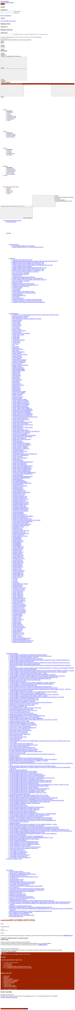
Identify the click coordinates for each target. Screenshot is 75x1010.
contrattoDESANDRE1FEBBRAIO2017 (22, 483)
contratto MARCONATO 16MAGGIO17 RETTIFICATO (26, 431)
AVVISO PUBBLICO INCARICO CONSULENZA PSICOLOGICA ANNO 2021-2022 (30, 686)
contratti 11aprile (16, 336)
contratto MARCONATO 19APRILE (21, 333)
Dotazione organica (14, 244)
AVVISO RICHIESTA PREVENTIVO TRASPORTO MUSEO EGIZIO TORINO (29, 786)
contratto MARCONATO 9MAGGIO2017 (22, 436)
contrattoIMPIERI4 (16, 542)
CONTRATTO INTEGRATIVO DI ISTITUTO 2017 (25, 416)
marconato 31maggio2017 (18, 420)
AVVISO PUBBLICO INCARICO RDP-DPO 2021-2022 (23, 685)
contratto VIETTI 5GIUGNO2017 (20, 423)
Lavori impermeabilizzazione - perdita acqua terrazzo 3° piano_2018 (25, 707)
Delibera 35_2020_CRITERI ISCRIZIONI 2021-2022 (22, 898)
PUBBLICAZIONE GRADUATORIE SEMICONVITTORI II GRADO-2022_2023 (32, 265)
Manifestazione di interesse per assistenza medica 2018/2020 (23, 714)
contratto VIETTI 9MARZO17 (19, 463)
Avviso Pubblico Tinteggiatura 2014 (17, 853)
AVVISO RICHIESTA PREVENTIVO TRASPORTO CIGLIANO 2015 (26, 807)
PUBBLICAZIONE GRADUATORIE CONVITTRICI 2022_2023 (28, 262)
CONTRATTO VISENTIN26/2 (19, 354)
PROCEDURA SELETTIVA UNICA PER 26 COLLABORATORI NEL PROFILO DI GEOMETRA (33, 687)
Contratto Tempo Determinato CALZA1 (21, 638)
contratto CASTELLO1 (17, 636)
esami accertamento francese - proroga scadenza (23, 245)
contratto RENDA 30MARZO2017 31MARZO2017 (24, 454)
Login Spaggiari (38, 37)
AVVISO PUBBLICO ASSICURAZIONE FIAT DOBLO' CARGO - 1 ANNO (28, 673)
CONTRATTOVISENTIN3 (19, 627)
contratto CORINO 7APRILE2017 (20, 446)
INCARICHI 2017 (13, 878)
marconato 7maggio (16, 325)
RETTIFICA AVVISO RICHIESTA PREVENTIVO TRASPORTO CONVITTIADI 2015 (30, 817)
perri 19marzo (15, 344)
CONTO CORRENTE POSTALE (17, 804)
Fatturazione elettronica (14, 823)
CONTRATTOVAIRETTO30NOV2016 (21, 518)
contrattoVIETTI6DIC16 (18, 513)
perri (13, 345)
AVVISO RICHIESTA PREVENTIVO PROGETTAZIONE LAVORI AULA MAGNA (30, 782)
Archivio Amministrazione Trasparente (64, 197)
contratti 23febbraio (16, 355)
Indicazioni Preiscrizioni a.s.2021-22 (17, 899)
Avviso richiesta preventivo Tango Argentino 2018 (21, 743)
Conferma (8, 82)
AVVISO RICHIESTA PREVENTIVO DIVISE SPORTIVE (23, 787)
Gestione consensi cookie (9, 985)
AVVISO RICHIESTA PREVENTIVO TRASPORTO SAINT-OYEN (26, 779)
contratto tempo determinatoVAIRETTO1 (22, 642)
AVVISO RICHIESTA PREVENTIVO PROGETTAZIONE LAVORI (26, 816)
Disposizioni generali (11, 221)
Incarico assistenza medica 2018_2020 (18, 706)
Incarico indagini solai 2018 (15, 738)
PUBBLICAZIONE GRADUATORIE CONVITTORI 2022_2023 (28, 263)
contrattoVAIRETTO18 (17, 574)
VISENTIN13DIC (16, 375)
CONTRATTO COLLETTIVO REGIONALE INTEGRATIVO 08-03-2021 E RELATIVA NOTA (35, 314)
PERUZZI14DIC (16, 374)
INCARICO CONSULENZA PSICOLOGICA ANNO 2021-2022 (25, 680)
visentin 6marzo (16, 348)
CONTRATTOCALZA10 (18, 609)
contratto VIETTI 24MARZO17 (19, 458)
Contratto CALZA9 (17, 617)
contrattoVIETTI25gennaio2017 (19, 485)
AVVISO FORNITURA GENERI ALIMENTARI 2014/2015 (23, 841)
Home (57, 195)
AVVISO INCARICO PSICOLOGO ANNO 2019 (21, 713)
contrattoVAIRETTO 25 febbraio (20, 583)
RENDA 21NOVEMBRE (18, 393)
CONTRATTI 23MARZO (18, 340)
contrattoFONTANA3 (17, 540)
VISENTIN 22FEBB (17, 357)
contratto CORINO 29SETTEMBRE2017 (22, 408)
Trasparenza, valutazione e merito (14, 858)
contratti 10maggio (16, 324)
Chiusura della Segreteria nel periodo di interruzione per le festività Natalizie (27, 888)
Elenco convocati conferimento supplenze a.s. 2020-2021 (25, 271)
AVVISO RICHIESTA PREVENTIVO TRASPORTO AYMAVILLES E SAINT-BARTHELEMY (32, 813)
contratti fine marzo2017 (18, 452)
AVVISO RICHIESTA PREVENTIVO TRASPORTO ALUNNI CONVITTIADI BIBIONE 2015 (32, 820)
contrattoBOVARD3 (17, 586)
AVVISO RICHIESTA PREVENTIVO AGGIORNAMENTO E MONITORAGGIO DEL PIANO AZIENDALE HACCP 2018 (39, 740)
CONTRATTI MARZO (18, 460)
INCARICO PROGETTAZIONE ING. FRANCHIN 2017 (23, 750)
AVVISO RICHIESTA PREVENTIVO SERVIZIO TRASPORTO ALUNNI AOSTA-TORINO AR (33, 833)
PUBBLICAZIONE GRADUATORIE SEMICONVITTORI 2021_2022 (29, 267)
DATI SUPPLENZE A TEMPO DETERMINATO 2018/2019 (26, 318)
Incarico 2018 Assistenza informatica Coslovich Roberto (22, 723)
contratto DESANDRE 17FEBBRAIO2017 (22, 473)
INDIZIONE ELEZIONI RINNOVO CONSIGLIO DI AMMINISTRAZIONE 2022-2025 (30, 907)
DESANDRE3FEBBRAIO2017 (20, 481)
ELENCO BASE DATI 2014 (16, 871)
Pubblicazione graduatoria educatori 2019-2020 (23, 283)
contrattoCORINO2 (17, 537)
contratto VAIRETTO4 (17, 594)
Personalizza (4, 938)
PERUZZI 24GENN (17, 363)
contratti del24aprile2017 (18, 442)
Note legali (6, 977)
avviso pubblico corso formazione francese (19, 884)
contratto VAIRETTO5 (17, 593)
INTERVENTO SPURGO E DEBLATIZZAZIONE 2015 (23, 812)
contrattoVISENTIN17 (17, 564)
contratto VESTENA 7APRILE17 (20, 447)
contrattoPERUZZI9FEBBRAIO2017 (21, 477)
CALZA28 (15, 578)
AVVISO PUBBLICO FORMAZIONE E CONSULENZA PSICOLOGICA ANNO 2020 (30, 702)
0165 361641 (9, 963)
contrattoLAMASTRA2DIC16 (19, 514)
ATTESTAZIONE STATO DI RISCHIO (19, 821)
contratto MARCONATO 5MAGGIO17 (21, 439)
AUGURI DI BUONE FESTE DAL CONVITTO (21, 896)
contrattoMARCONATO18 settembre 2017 (22, 415)
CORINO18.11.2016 (17, 528)
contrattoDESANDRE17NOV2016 (20, 530)
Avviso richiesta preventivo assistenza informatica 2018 (22, 747)
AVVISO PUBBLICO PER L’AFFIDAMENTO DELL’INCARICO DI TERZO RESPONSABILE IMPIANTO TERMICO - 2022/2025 (41, 670)
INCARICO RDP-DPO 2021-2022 (17, 681)
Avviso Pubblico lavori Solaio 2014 (17, 850)
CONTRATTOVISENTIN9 (19, 598)
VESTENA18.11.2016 (17, 529)
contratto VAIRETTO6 (17, 591)
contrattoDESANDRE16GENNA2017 (21, 492)
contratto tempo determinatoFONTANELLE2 (23, 640)
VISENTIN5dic (16, 377)
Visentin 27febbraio (16, 353)
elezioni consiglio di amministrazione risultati (19, 872)
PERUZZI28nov (16, 381)
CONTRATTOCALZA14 (18, 590)
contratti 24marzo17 (17, 459)
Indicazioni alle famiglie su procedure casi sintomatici (21, 891)
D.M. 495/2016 (15, 296)
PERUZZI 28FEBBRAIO (18, 352)
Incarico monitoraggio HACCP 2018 (17, 736)
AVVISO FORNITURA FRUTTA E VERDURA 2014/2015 (23, 842)
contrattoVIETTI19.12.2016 (18, 500)
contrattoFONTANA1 (17, 560)
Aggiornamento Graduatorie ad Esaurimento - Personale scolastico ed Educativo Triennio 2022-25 (35, 261)
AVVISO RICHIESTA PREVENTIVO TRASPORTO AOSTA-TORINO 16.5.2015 (29, 815)
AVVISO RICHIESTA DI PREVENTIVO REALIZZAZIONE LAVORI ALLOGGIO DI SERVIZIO (33, 797)
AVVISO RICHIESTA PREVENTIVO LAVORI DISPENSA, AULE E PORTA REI (29, 801)
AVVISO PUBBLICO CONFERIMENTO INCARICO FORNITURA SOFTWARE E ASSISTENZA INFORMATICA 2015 (39, 829)
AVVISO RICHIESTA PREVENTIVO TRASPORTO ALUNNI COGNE (27, 825)
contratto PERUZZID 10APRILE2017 (21, 443)
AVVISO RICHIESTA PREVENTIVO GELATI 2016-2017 (23, 772)
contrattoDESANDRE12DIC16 (19, 507)
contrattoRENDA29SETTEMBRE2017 (21, 411)
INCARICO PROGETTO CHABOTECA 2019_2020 (22, 701)
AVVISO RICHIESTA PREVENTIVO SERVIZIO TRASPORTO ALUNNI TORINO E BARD (32, 766)
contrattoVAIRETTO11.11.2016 (19, 536)
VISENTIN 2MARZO (17, 349)
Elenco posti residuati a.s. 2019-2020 (20, 281)
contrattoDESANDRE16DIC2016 (20, 499)
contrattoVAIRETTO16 (17, 575)
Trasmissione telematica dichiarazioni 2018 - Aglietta (21, 722)
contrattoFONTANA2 (17, 549)
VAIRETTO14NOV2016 (18, 534)
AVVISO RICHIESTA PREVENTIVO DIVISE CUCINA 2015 (24, 808)
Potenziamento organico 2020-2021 (20, 274)
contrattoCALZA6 (16, 622)
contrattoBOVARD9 (17, 550)
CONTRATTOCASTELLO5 (19, 610)
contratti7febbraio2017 (17, 479)
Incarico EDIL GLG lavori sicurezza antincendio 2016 (22, 762)
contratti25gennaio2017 (17, 487)
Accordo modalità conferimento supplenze (22, 266)
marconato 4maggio (16, 329)
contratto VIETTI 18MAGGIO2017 (20, 430)
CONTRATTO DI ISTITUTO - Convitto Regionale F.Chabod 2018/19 (26, 886)
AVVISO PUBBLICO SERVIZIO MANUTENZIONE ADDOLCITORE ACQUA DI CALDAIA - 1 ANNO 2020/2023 (38, 672)
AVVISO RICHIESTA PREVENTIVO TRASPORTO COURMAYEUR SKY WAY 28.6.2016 (31, 778)
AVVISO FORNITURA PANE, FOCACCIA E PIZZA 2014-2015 (25, 846)
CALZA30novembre (17, 379)
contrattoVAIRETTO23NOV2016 (20, 522)
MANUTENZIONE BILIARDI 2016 (18, 770)
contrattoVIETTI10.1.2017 (18, 495)
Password (16, 13)
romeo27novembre (16, 383)
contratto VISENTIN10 (17, 595)
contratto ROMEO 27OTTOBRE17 (20, 405)
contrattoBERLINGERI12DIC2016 (20, 508)
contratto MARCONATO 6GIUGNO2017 (22, 422)
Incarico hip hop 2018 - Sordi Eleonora (18, 733)
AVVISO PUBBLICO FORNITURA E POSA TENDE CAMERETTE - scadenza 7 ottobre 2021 (32, 682)
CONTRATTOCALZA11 (18, 607)
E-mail (16, 34)
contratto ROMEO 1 (17, 631)
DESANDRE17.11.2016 (18, 526)
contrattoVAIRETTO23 (17, 556)
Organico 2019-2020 (17, 282)
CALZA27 (15, 579)
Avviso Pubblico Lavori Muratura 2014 (18, 852)
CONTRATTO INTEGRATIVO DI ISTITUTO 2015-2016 (26, 520)
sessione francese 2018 (14, 739)
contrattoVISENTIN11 (17, 585)
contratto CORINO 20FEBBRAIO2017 (21, 471)
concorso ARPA (13, 742)
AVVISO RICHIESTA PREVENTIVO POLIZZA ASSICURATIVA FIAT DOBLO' (29, 788)
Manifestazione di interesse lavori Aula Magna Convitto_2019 (23, 703)
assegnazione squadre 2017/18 (16, 879)
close (2, 97)
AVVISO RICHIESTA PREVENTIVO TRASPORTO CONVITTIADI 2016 (27, 789)
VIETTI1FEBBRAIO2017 (18, 480)
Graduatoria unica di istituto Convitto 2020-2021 (23, 277)
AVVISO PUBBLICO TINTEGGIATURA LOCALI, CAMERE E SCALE (27, 693)
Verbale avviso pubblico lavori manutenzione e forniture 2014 (23, 848)
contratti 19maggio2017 (17, 428)
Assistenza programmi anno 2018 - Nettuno (19, 721)
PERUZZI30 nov (16, 378)
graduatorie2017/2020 (17, 294)
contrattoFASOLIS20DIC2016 (19, 497)
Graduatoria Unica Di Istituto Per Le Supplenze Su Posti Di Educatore (28, 302)
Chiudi (2, 45)
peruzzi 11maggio (16, 322)
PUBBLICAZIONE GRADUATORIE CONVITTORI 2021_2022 (28, 270)
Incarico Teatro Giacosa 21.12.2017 (17, 752)
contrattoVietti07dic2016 (18, 512)
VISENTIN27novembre (18, 385)
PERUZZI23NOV (16, 389)
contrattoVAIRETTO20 (17, 562)
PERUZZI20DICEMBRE (18, 369)
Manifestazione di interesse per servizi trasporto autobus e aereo (24, 699)
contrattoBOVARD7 (17, 567)
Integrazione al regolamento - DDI (17, 894)
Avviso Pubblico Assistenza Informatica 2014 (19, 857)
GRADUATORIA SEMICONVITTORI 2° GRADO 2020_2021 (27, 278)
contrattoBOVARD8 (17, 553)
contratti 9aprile (15, 337)
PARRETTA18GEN (17, 366)
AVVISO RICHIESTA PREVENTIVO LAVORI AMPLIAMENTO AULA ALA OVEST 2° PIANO (33, 719)
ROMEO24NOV (16, 387)
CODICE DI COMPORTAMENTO (17, 835)
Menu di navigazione (27, 217)
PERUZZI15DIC (16, 371)
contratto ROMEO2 (17, 623)
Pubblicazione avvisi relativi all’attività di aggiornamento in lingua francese (26, 890)
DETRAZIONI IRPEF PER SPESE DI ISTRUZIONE (22, 882)
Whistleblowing (7, 984)
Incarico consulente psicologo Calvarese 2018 (20, 734)
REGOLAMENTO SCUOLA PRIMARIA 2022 (20, 912)
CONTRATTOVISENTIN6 (19, 611)
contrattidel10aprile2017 (18, 450)
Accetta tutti (23, 938)
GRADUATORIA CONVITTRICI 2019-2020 (23, 291)
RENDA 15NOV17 (17, 395)
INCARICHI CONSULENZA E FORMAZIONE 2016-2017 (23, 876)
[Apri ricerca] (62, 90)
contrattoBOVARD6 (17, 565)
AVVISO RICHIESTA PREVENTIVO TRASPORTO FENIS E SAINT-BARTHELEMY (30, 780)
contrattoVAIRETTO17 (17, 566)
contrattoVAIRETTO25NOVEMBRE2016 (22, 521)
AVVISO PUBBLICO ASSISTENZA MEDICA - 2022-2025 (23, 657)
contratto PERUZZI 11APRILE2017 (20, 448)
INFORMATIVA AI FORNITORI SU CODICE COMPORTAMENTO (26, 836)
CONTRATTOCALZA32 (18, 558)
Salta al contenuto (5, 1)
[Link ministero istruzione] (7, 2)
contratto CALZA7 (16, 620)
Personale (58, 198)
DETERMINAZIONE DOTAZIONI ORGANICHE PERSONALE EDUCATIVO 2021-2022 (31, 900)
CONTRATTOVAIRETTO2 (19, 601)
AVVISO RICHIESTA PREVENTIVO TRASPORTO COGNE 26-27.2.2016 (27, 792)
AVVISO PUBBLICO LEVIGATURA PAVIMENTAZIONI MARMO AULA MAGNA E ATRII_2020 (33, 694)
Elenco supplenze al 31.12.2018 (19, 317)
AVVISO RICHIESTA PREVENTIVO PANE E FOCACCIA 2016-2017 (26, 776)
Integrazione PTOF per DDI (15, 892)
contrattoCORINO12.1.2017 (19, 493)
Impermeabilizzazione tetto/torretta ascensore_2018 (21, 709)
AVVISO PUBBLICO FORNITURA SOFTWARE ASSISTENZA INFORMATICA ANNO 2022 (32, 674)
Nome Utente (17, 11)
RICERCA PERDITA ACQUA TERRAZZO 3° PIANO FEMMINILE (26, 718)
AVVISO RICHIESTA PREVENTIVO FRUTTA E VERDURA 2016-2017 (27, 775)
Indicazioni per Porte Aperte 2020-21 (18, 895)
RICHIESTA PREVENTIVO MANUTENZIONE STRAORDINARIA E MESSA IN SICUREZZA (33, 759)
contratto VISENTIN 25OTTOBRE (20, 407)
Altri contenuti (9, 870)
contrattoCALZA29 (17, 577)
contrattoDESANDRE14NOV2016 (20, 533)
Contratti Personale (60, 199)
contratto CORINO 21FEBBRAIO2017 (21, 469)
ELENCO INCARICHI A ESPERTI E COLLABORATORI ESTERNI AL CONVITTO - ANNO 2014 (33, 827)
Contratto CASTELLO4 (18, 619)
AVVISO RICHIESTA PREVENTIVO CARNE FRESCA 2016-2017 (25, 774)
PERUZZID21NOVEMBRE (19, 391)
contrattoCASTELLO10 (18, 552)
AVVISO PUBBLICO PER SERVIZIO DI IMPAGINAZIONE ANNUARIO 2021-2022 (30, 656)
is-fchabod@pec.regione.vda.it (19, 967)
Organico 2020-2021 (17, 275)
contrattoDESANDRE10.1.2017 (19, 496)
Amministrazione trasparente (10, 986)
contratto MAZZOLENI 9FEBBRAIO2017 (22, 476)
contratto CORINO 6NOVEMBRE (20, 401)
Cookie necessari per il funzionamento (10, 948)
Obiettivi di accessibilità (9, 982)
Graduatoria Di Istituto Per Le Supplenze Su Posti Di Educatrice (27, 300)
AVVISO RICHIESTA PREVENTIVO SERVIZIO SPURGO (24, 783)
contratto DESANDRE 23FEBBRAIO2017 (22, 465)
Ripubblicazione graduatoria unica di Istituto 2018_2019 (25, 285)
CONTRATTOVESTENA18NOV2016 (21, 524)
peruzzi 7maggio (16, 328)
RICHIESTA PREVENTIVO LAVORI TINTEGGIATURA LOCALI (25, 758)
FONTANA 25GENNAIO (18, 362)
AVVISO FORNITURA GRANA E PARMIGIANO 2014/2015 (24, 844)
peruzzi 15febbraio (16, 358)
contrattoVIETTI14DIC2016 (19, 505)
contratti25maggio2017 (17, 426)
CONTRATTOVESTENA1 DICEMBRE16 (22, 516)
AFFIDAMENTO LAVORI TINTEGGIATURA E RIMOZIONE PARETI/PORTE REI (30, 678)
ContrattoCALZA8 (16, 618)
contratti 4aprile (15, 338)
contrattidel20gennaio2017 (18, 489)
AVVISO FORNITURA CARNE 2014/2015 (20, 845)
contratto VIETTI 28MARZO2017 (20, 455)
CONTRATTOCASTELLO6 (19, 605)
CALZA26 (15, 581)
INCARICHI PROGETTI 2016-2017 (18, 875)
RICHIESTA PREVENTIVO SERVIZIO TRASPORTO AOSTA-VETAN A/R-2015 (29, 796)
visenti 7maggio (16, 326)
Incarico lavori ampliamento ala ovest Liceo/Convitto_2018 (23, 710)
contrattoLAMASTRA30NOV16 (20, 517)
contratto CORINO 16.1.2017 (19, 491)
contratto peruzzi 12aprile (18, 334)
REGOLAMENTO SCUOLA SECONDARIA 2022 (21, 915)
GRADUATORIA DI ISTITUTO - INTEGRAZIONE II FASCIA (27, 247)
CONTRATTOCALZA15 (18, 589)
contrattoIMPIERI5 (16, 538)
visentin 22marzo (16, 341)
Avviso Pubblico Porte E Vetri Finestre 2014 (19, 854)
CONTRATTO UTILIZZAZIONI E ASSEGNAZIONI (22, 874)
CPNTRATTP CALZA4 (18, 632)
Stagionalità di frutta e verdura (16, 880)
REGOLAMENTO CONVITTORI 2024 (19, 913)
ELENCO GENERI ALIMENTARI (17, 840)
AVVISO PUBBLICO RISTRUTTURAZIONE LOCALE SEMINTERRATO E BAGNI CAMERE (33, 691)
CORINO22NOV (16, 390)
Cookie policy (7, 976)
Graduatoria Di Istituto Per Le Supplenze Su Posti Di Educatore (27, 299)
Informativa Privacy (8, 978)
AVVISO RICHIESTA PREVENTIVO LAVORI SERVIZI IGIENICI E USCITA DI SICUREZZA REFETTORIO (36, 800)
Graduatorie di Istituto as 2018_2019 (20, 286)
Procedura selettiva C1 (14, 755)
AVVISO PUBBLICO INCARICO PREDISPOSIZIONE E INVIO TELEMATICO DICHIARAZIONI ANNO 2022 (37, 676)
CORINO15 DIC (16, 373)
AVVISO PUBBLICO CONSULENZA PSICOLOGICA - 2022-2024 (25, 658)
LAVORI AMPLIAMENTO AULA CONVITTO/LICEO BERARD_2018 (27, 715)
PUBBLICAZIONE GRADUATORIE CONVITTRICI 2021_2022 (28, 269)
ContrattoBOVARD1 (17, 614)
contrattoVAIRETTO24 (17, 554)
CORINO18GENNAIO (18, 367)
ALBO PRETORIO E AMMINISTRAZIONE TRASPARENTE (24, 803)
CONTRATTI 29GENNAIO (19, 361)
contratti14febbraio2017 (17, 475)
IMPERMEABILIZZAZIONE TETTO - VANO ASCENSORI (24, 717)
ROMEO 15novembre (17, 394)
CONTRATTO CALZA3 (18, 634)
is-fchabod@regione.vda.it (19, 966)
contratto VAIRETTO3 (17, 597)
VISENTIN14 (15, 582)
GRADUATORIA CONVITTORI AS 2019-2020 (24, 292)
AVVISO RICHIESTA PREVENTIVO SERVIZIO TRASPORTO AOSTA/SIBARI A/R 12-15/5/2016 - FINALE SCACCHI (39, 784)
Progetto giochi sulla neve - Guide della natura (20, 726)
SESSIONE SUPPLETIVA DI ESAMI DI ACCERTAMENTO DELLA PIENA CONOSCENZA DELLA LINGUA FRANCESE (40, 902)
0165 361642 (9, 965)
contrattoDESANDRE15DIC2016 (20, 504)
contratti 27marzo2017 (17, 456)
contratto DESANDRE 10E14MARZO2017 (22, 461)
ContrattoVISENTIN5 (17, 615)
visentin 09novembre (17, 398)
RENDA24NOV (16, 386)
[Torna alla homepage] (37, 84)
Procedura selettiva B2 (14, 756)
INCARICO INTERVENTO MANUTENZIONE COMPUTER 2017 (25, 751)
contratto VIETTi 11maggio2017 (19, 434)
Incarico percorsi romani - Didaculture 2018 (19, 729)
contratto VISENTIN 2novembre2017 (21, 403)
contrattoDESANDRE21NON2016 (20, 525)
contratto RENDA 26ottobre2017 (20, 406)
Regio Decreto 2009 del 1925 (16, 916)
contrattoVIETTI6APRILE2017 (19, 451)
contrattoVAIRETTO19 (17, 571)
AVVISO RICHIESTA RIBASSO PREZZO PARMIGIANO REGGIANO (27, 832)
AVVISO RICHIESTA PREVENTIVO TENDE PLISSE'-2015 (24, 809)
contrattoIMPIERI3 (16, 544)
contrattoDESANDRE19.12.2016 (20, 501)
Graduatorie (12, 258)
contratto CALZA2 (16, 635)
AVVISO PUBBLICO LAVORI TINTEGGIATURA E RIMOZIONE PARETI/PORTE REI (31, 683)
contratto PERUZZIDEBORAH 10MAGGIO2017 (24, 435)
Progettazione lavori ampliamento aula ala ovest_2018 (21, 705)
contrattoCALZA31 (17, 569)
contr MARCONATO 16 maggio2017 (21, 432)
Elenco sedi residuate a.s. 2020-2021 (20, 273)
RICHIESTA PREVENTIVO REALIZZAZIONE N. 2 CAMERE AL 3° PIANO (28, 760)
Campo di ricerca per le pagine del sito (9, 206)
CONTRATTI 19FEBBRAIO (19, 359)
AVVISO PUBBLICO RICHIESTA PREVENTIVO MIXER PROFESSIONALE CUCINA (31, 837)
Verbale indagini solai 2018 (15, 735)
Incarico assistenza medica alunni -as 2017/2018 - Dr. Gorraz (23, 748)
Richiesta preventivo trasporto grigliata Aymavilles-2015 (22, 811)
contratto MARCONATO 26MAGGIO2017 (22, 424)
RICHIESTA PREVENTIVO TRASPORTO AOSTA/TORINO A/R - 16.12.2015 (28, 795)
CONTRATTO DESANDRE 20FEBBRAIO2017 (24, 472)
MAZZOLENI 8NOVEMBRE (19, 399)
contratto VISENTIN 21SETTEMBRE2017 (22, 414)
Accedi (2, 4)
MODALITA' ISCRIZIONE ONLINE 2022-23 (20, 906)
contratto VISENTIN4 (17, 624)
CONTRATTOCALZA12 (18, 603)
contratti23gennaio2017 (17, 488)
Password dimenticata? (6, 15)
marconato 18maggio (17, 320)
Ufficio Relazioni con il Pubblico (11, 980)
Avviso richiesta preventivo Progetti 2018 (18, 746)
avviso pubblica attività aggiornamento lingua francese (21, 883)
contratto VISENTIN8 (17, 602)
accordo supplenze (16, 289)
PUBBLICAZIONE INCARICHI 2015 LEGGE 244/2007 (23, 771)
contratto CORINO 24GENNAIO (20, 365)
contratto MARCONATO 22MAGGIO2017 (22, 427)
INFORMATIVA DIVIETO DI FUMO (18, 805)
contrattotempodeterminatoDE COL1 (21, 639)
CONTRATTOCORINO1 (18, 570)
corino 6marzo (15, 346)
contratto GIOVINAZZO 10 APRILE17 (21, 444)
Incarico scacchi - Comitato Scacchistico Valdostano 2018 (22, 727)
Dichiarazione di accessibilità (10, 981)
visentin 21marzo (16, 342)
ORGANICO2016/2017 (18, 298)
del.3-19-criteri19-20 (14, 887)
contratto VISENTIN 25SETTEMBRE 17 (22, 412)
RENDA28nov (15, 382)
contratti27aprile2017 (17, 440)
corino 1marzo (15, 350)
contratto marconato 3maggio (19, 330)
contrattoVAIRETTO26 (17, 546)
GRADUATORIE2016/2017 (19, 295)
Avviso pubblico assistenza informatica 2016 (19, 793)
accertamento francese (17, 287)
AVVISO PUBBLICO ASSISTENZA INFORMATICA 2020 (23, 698)
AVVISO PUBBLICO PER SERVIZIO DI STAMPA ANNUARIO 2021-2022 (28, 654)
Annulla (2, 82)
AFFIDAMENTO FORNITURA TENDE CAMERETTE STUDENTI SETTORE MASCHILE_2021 (33, 677)
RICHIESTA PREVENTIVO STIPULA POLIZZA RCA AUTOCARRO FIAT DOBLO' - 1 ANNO (33, 824)
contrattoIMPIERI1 (16, 545)
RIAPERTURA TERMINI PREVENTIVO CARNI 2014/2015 (24, 839)
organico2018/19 (16, 290)
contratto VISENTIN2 (17, 628)
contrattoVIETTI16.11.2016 (18, 532)
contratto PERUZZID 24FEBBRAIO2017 (22, 468)
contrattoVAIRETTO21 (17, 561)
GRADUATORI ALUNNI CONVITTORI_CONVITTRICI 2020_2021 (29, 279)
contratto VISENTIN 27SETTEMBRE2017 (22, 410)
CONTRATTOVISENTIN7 (19, 606)
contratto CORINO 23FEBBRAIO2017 (21, 467)
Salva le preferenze (12, 951)
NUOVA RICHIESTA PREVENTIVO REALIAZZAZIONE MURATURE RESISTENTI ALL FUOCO (34, 828)
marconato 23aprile (16, 332)
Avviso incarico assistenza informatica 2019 (19, 711)
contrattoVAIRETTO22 (17, 557)
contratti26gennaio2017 (17, 484)
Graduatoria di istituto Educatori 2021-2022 (22, 259)
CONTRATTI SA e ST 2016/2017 (20, 511)
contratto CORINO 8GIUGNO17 (20, 418)
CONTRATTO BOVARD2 (18, 613)
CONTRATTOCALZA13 (18, 599)
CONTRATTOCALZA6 (18, 626)
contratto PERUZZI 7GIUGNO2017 (21, 419)
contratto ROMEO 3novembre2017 (20, 402)
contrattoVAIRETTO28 (17, 541)
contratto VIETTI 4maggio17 (19, 438)
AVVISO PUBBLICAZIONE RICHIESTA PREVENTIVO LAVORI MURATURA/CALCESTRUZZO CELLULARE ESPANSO (40, 831)
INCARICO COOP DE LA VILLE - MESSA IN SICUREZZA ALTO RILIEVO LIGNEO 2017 (32, 754)
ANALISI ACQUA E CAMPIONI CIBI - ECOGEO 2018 (23, 725)
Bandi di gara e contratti (12, 653)
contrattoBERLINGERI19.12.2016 (20, 503)
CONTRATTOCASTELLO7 (19, 587)
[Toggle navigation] (12, 90)
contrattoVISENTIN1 (17, 630)
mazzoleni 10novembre (17, 397)
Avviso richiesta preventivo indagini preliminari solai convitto (23, 744)
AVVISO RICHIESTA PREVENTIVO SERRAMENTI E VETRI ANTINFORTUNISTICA (31, 799)
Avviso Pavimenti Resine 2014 (16, 849)
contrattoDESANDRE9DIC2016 (20, 509)
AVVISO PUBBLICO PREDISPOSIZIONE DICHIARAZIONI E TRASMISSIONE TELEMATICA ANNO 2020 (36, 697)
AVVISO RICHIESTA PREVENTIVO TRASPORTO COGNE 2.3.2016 (26, 791)
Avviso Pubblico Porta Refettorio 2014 (18, 856)
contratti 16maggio (16, 321)
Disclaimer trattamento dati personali (9, 997)
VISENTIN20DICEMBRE (18, 370)
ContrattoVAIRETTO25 (18, 548)
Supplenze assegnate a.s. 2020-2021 (20, 316)
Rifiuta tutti (12, 938)
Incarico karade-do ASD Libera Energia (18, 731)
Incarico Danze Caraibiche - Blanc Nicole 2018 (20, 730)
